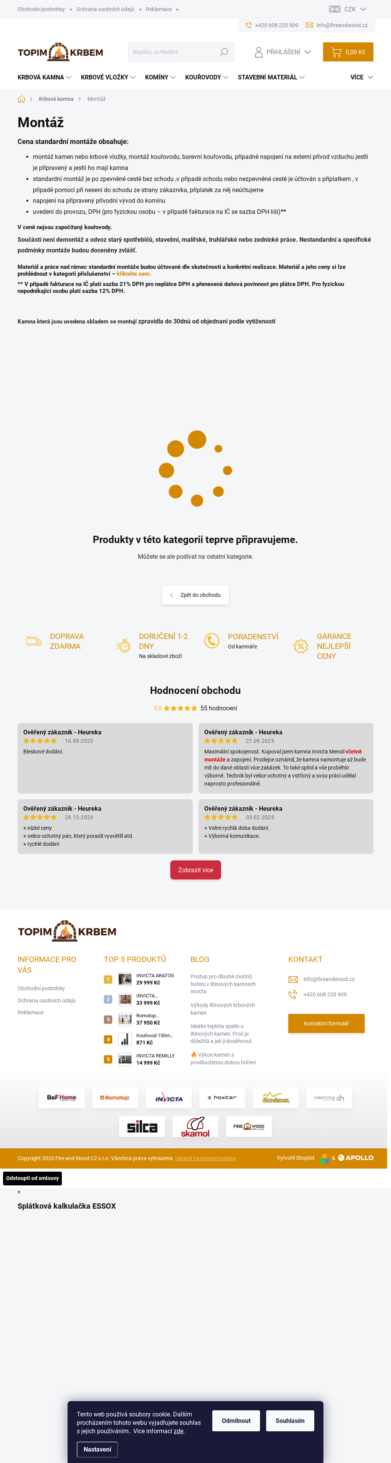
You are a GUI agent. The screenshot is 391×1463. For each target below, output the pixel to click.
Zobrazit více (195, 870)
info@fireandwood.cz (329, 979)
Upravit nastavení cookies (205, 1158)
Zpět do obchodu (201, 595)
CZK (350, 9)
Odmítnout (236, 1420)
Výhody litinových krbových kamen (223, 1009)
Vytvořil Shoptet (296, 1158)
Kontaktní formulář (326, 1023)
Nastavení (97, 1449)
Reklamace (159, 9)
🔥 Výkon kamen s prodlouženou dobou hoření (223, 1058)
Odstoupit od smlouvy (32, 1178)
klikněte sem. (134, 273)
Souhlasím (290, 1420)
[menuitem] (45, 77)
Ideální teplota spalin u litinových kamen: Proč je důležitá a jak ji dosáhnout (221, 1033)
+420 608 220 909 (325, 994)
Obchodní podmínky (41, 9)
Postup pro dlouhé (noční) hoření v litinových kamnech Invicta (223, 983)
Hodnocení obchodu (195, 690)
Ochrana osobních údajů (105, 9)
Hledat (224, 52)
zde (178, 1431)
